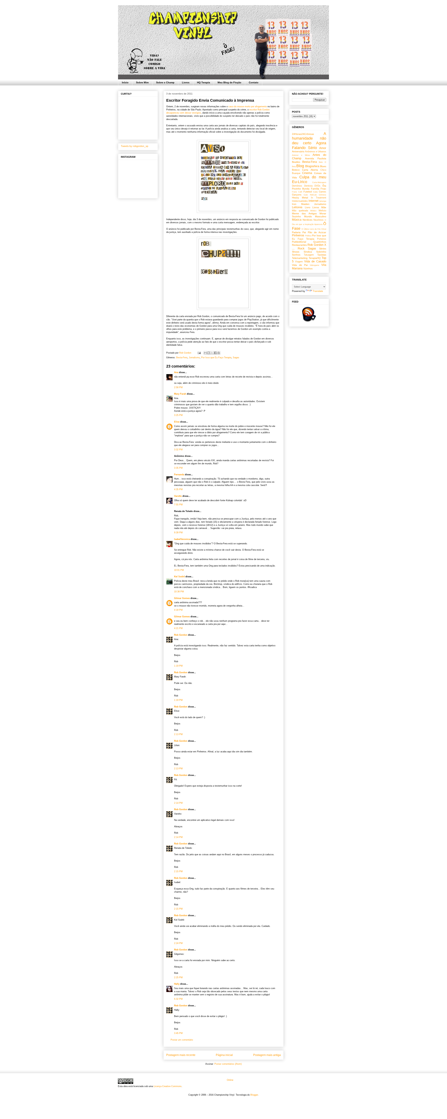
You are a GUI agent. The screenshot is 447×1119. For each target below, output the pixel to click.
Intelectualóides (300, 201)
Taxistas (321, 254)
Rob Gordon (180, 635)
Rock (301, 248)
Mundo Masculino (315, 216)
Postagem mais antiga (267, 1054)
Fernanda (179, 474)
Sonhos (296, 254)
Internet (313, 200)
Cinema (307, 173)
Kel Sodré (179, 576)
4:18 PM (178, 610)
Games (322, 192)
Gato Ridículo (310, 195)
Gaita (315, 192)
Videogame (314, 265)
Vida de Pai (300, 265)
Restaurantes (299, 245)
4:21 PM (178, 628)
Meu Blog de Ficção (229, 82)
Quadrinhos (319, 241)
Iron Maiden (300, 204)
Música (296, 219)
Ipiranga (322, 201)
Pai (304, 232)
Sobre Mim (142, 82)
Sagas (236, 357)
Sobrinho (321, 251)
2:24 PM (178, 943)
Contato (253, 82)
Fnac (323, 188)
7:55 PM (178, 504)
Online (229, 1080)
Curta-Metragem (319, 182)
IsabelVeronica (182, 539)
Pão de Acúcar (317, 232)
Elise (176, 421)
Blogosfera (312, 166)
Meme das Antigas (304, 213)
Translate (318, 291)
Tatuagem (309, 255)
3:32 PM (178, 449)
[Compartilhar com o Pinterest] (218, 353)
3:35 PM (178, 468)
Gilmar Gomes (182, 598)
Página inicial (224, 1054)
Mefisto (322, 210)
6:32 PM (178, 999)
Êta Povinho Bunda (309, 187)
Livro (307, 207)
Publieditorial (299, 241)
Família (315, 188)
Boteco (296, 169)
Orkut (323, 229)
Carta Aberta (310, 169)
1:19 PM (178, 665)
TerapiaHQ (315, 258)
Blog (300, 166)
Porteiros (321, 239)
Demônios (297, 186)
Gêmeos (322, 195)
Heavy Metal (300, 197)
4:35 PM (178, 489)
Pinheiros (298, 235)
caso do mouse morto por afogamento (248, 106)
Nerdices (307, 219)
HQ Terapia (203, 82)
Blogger (254, 1094)
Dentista (308, 186)
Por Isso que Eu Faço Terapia (216, 357)
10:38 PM (179, 591)
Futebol (307, 191)
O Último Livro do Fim (311, 229)
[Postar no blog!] (208, 353)
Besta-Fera (181, 357)
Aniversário (298, 151)
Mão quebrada (300, 210)
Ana (176, 372)
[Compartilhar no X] (212, 353)
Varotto (178, 496)
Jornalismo (194, 357)
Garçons (296, 194)
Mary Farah (180, 394)
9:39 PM (178, 532)
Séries (322, 248)
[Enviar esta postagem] (198, 352)
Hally (176, 984)
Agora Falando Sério (309, 145)
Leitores (297, 207)
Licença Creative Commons (168, 1086)
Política (308, 236)
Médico (313, 211)
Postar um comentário (182, 1039)
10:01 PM (179, 570)
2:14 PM (178, 803)
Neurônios (318, 220)
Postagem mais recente (180, 1054)
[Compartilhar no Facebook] (215, 353)
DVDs (317, 186)
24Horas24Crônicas (303, 134)
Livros (185, 82)
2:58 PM (178, 387)
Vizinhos (308, 268)
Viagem (299, 261)
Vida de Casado (315, 261)
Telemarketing (299, 258)
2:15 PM (178, 871)
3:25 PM (178, 415)
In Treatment (318, 198)
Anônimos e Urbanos (315, 151)
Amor (322, 148)
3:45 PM (178, 1033)
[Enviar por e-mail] (205, 353)
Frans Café (297, 192)
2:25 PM (178, 977)
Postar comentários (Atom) (228, 1064)
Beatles (296, 162)
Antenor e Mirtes (301, 155)
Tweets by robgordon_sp (134, 146)
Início (125, 82)
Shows (295, 251)
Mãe (323, 207)
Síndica (308, 251)
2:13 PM (178, 734)
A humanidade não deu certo (309, 138)
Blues (323, 166)
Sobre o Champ (165, 82)
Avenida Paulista (315, 158)
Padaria (296, 232)
